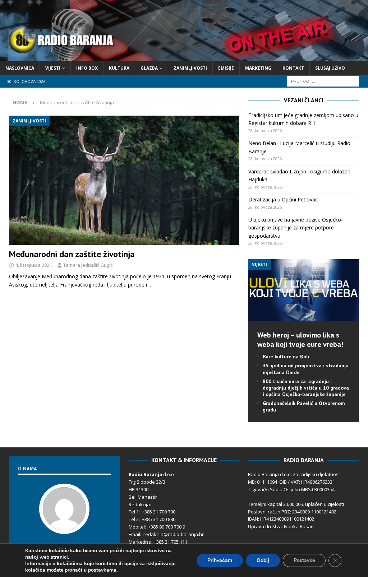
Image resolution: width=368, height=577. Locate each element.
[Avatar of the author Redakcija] (64, 526)
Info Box (87, 68)
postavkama (102, 570)
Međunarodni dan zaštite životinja (72, 254)
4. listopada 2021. (34, 265)
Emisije (226, 68)
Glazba (149, 68)
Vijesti (52, 68)
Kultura (119, 68)
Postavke (304, 560)
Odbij (263, 560)
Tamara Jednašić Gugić (87, 265)
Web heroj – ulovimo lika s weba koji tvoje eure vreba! (300, 339)
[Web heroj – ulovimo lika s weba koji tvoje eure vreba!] (303, 317)
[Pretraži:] (323, 80)
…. (150, 284)
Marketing (258, 68)
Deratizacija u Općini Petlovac (283, 199)
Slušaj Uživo (330, 68)
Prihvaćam (219, 560)
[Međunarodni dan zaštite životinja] (124, 180)
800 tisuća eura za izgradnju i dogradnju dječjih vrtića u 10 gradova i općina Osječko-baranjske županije (306, 387)
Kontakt (293, 68)
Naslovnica (19, 68)
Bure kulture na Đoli (286, 356)
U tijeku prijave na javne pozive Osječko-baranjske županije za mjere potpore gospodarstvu (295, 227)
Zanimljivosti (190, 68)
